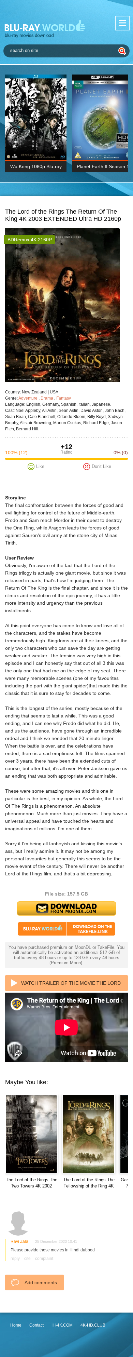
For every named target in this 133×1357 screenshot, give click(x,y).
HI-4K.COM (62, 1325)
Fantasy (63, 398)
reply (15, 1258)
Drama (47, 398)
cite (27, 1258)
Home (15, 1325)
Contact (36, 1325)
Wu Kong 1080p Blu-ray (36, 166)
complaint (44, 1258)
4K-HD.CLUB (92, 1325)
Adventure (28, 398)
